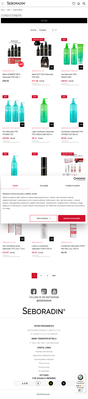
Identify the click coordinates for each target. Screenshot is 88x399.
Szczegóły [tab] (44, 186)
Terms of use (44, 363)
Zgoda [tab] (15, 186)
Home (3, 10)
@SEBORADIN (44, 300)
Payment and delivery (44, 352)
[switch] (80, 390)
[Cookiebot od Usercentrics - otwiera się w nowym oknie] (75, 179)
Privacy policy (44, 367)
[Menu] (84, 374)
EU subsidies (44, 371)
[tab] (44, 20)
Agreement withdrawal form (44, 355)
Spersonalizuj (42, 218)
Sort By (33, 30)
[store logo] (16, 3)
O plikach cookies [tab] (73, 186)
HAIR (8, 10)
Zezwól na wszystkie (71, 218)
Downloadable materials (44, 359)
